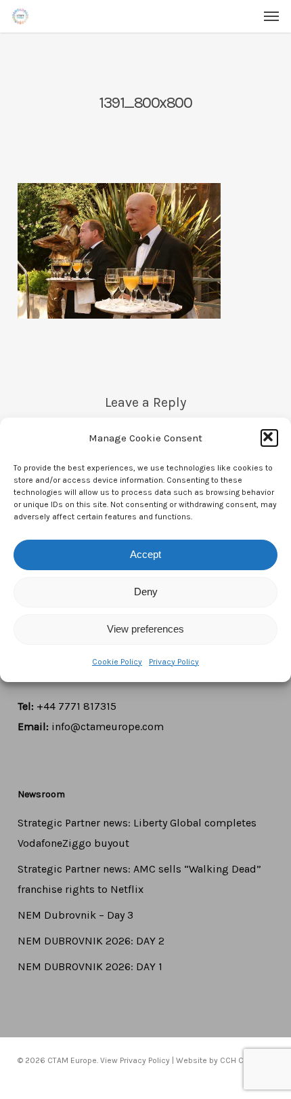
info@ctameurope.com (107, 726)
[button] (269, 438)
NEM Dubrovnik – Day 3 (75, 914)
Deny (146, 591)
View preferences (145, 629)
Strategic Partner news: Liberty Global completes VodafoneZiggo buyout (137, 833)
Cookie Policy (117, 661)
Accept (145, 554)
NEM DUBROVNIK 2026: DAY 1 (90, 966)
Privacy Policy (174, 661)
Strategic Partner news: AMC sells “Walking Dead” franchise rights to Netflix (139, 879)
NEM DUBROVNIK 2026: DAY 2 (91, 940)
